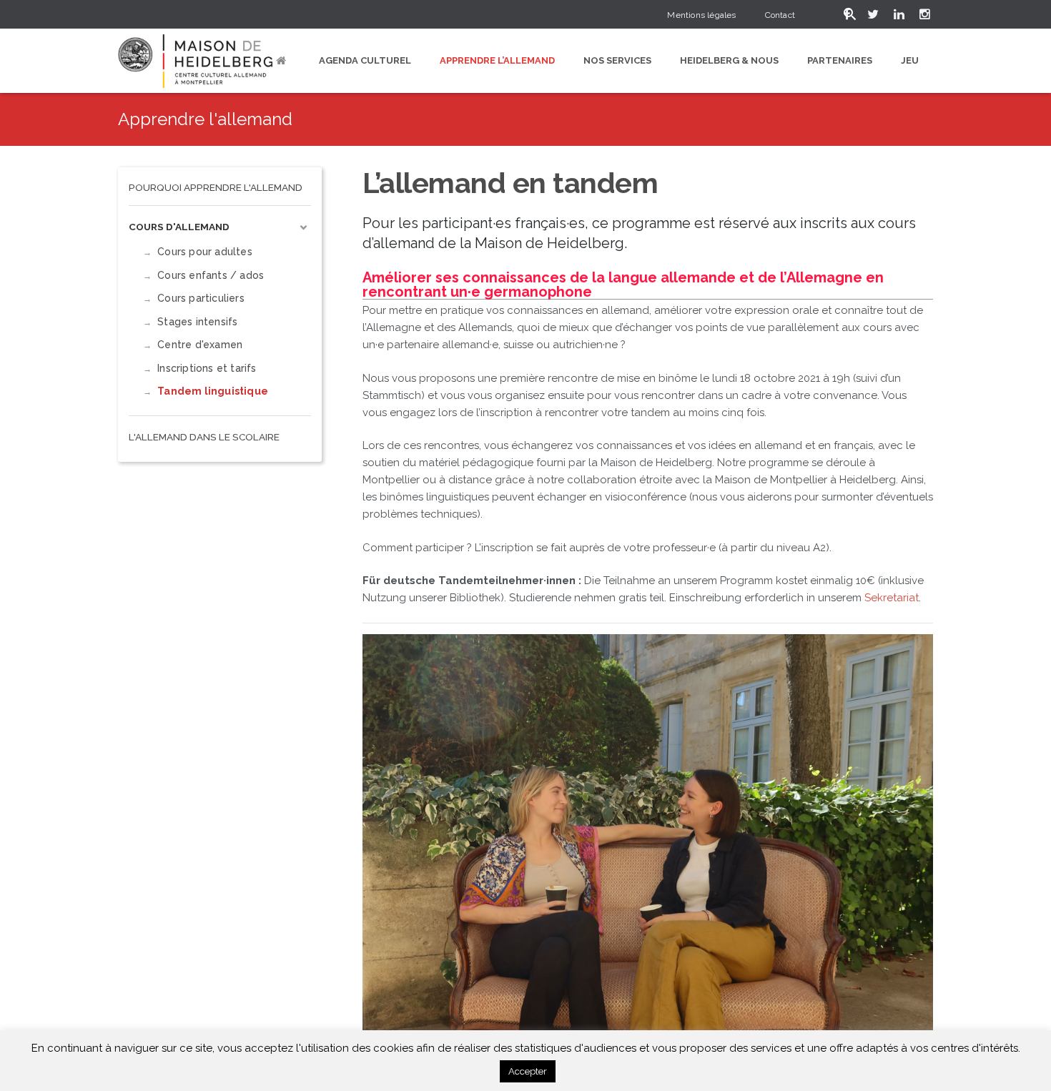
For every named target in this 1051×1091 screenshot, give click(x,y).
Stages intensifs (197, 321)
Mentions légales (701, 15)
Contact (780, 15)
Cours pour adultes (204, 251)
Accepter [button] (527, 1071)
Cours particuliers (201, 298)
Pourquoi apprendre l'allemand (215, 187)
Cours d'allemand (179, 226)
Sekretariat (891, 597)
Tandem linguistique (212, 391)
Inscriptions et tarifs (206, 368)
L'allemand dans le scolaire (204, 437)
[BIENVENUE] (283, 61)
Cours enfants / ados (210, 275)
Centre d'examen (199, 344)
